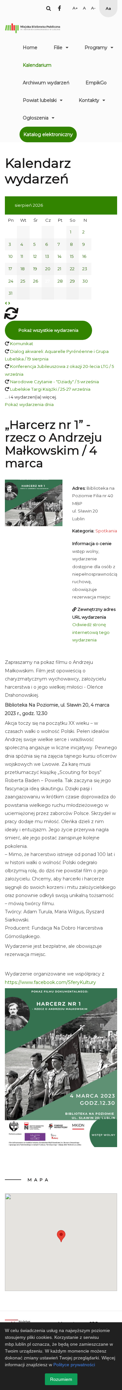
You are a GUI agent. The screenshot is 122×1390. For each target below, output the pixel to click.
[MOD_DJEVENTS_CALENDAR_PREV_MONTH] (6, 303)
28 (60, 281)
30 (85, 281)
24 (10, 281)
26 (35, 281)
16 (84, 256)
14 (59, 256)
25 (22, 281)
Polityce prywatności (74, 1364)
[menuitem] (30, 47)
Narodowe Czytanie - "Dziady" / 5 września (54, 381)
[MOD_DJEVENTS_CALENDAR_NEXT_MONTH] (9, 303)
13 (47, 256)
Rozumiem (61, 1379)
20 (47, 268)
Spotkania (106, 530)
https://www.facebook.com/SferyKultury (50, 982)
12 (35, 256)
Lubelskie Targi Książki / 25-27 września (50, 389)
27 (47, 281)
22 (72, 268)
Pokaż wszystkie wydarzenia (48, 330)
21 (59, 268)
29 (72, 281)
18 (22, 268)
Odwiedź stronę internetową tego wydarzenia (91, 632)
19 (35, 268)
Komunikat (21, 343)
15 (72, 256)
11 (21, 256)
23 (84, 268)
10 (10, 256)
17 (10, 268)
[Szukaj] (48, 8)
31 (10, 293)
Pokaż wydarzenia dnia (29, 404)
